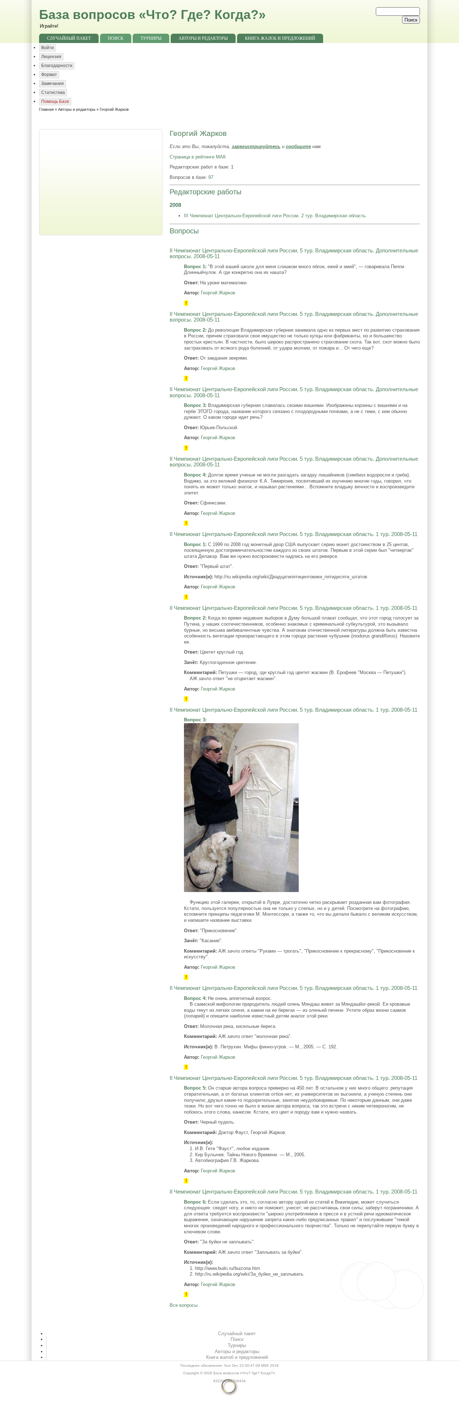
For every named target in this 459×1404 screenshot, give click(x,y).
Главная (46, 109)
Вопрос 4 (194, 475)
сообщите (298, 146)
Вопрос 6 (194, 1202)
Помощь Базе (55, 101)
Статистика (53, 92)
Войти (47, 47)
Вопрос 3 (194, 405)
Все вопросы (184, 1305)
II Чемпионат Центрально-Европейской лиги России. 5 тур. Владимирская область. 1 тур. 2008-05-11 (293, 534)
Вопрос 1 (194, 266)
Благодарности (56, 65)
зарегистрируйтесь (256, 146)
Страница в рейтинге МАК (198, 157)
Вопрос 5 (194, 1088)
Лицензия (51, 56)
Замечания (52, 83)
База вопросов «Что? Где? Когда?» (152, 14)
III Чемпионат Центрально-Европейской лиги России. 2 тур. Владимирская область (275, 215)
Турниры (151, 38)
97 (210, 177)
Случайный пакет (69, 38)
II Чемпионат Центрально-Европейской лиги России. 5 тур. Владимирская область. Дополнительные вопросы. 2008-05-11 (294, 254)
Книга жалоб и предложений (280, 38)
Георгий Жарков (218, 292)
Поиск (115, 38)
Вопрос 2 (194, 330)
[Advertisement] (101, 181)
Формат (49, 74)
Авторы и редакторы (203, 38)
